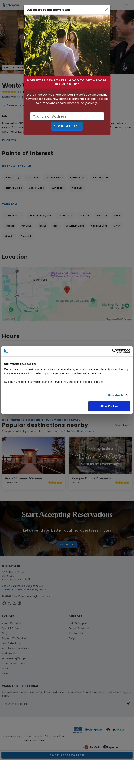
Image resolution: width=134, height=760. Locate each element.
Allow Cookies (109, 406)
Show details (115, 395)
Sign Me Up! (67, 126)
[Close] (106, 10)
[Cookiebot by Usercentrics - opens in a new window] (114, 351)
